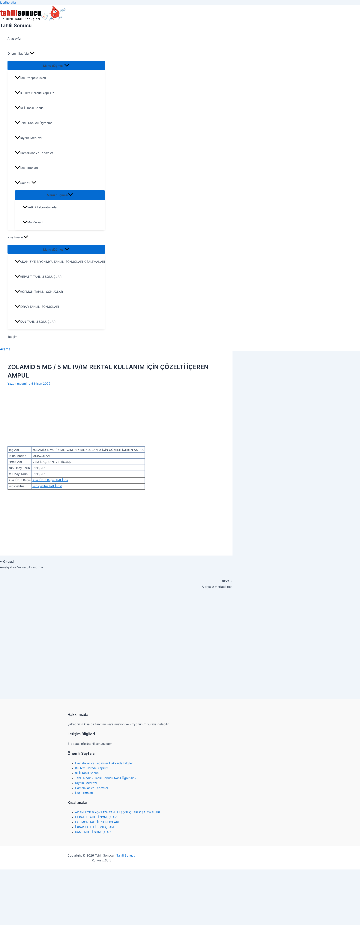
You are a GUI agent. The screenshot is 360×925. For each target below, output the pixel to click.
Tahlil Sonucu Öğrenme (36, 123)
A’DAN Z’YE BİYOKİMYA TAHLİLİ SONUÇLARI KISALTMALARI (62, 262)
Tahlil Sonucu (16, 25)
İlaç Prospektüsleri (33, 78)
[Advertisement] (116, 414)
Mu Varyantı (35, 222)
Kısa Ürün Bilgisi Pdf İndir (50, 480)
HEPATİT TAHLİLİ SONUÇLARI (41, 277)
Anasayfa (14, 38)
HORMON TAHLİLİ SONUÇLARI (42, 292)
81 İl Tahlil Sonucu (32, 108)
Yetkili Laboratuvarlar (42, 207)
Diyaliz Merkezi (31, 138)
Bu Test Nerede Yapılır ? (37, 93)
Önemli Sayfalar (19, 53)
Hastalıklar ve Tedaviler (36, 153)
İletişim (12, 337)
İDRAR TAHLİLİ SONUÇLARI (39, 307)
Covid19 (26, 183)
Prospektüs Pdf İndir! (47, 486)
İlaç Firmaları (29, 168)
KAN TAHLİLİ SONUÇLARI (38, 322)
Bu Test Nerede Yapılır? (91, 768)
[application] (32, 53)
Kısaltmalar (15, 237)
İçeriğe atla (8, 2)
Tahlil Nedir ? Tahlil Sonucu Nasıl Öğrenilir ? (105, 778)
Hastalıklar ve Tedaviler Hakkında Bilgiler (104, 763)
